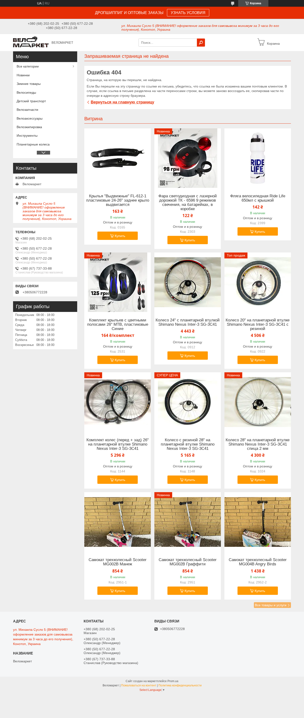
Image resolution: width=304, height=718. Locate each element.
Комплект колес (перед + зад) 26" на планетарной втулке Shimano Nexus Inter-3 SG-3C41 (117, 444)
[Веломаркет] (31, 42)
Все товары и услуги (270, 605)
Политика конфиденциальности (180, 685)
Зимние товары (29, 84)
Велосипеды (26, 92)
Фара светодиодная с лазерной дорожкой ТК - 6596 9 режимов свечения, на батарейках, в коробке (187, 202)
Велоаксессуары (30, 118)
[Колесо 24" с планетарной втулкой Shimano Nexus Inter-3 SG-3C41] (187, 282)
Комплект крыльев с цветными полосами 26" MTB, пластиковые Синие (117, 324)
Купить (120, 236)
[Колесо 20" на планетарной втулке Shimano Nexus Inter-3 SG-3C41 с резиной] (257, 282)
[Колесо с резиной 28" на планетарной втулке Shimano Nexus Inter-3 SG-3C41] (187, 402)
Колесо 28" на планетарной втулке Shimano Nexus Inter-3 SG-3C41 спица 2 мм (258, 444)
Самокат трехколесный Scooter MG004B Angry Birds (258, 562)
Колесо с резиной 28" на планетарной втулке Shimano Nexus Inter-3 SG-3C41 (187, 444)
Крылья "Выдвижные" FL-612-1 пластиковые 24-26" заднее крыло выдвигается (117, 200)
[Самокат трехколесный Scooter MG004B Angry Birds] (257, 522)
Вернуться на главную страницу (122, 102)
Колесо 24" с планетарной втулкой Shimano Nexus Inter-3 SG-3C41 (188, 322)
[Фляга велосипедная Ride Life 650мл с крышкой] (257, 158)
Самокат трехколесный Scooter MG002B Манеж (118, 562)
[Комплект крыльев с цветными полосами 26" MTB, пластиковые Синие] (117, 282)
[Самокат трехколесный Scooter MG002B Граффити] (187, 522)
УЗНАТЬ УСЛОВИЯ (188, 13)
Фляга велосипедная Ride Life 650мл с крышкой (257, 198)
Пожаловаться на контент (138, 685)
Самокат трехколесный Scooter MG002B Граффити (188, 562)
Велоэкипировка (29, 127)
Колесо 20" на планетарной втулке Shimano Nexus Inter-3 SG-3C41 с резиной (258, 324)
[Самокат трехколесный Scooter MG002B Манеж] (117, 522)
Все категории (28, 66)
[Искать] (201, 43)
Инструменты (27, 135)
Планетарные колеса (33, 144)
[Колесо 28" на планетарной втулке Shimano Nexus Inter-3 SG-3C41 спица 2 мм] (257, 402)
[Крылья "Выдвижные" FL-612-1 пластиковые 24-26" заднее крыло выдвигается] (117, 158)
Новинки (23, 75)
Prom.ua (172, 681)
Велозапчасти (27, 110)
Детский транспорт (31, 101)
